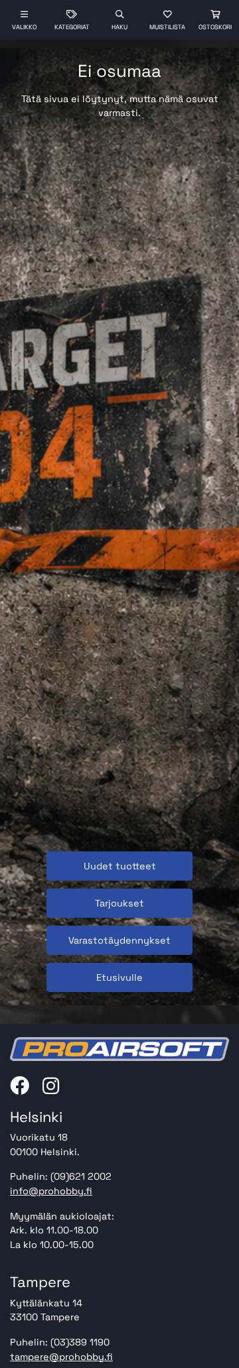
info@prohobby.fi (51, 1191)
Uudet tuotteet (120, 866)
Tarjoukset (119, 903)
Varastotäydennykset (119, 940)
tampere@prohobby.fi (61, 1357)
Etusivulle (119, 977)
